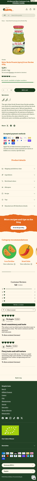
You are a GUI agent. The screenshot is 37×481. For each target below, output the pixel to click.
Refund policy (6, 413)
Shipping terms (6, 401)
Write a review (18, 305)
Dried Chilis (26, 261)
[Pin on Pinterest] (14, 125)
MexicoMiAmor (9, 476)
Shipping (11, 72)
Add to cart (25, 90)
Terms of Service (7, 410)
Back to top (18, 378)
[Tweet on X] (7, 125)
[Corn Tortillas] (9, 251)
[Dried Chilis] (26, 251)
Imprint (4, 404)
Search (4, 389)
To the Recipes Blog (18, 227)
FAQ (3, 398)
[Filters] (3, 310)
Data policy (5, 407)
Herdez (4, 59)
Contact (4, 395)
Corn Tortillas (9, 261)
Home (3, 20)
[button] (30, 9)
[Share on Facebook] (11, 125)
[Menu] (34, 9)
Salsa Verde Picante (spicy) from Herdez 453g (16, 20)
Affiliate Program (7, 392)
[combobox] (18, 15)
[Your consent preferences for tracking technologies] (34, 478)
